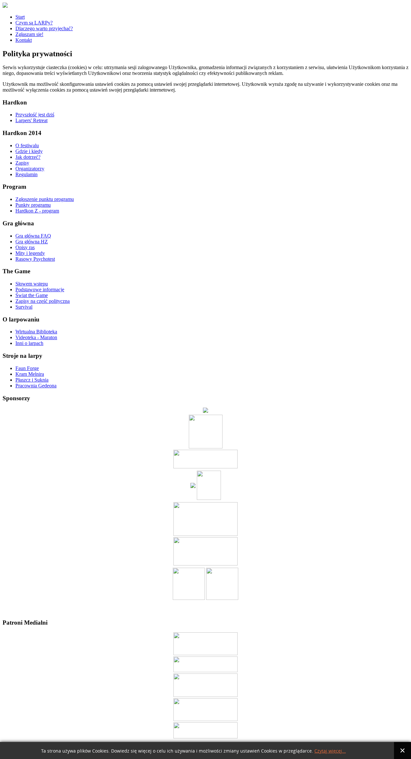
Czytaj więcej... (330, 751)
